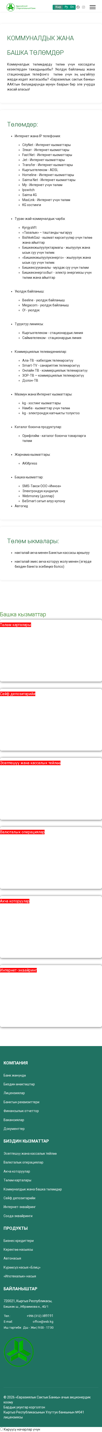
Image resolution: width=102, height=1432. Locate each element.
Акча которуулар (14, 901)
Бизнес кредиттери (19, 1241)
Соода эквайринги (18, 1216)
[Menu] (93, 7)
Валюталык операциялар (22, 832)
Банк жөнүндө (15, 1075)
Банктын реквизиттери (21, 1102)
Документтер (14, 1129)
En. (72, 7)
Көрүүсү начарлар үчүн (22, 1429)
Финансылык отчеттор (21, 1111)
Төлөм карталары (15, 624)
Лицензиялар (14, 1093)
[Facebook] (78, 7)
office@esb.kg (43, 1321)
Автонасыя (12, 1258)
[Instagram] (83, 7)
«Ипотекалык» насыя (20, 1276)
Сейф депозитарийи (17, 694)
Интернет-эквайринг (18, 970)
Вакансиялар (14, 1120)
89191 (40, 1316)
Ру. (67, 7)
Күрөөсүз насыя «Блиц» (22, 1267)
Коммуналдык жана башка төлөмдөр (33, 1189)
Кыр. (59, 7)
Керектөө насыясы (18, 1249)
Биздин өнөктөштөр (19, 1084)
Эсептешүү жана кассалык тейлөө (30, 763)
